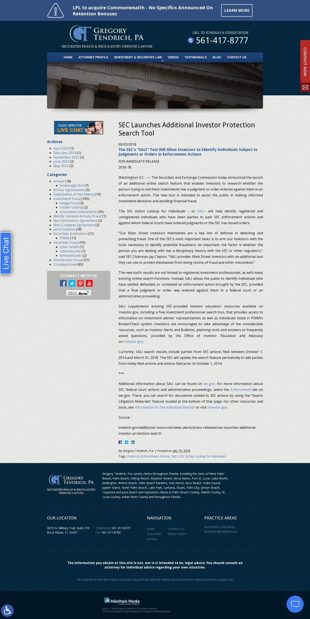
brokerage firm (72, 185)
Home (68, 57)
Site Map (152, 539)
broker (58, 181)
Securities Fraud (66, 242)
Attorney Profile (93, 57)
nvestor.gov (218, 407)
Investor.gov (133, 341)
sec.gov (209, 383)
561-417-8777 (120, 528)
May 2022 (61, 166)
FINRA (64, 238)
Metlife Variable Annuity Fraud (77, 216)
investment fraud (67, 198)
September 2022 (66, 157)
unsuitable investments (78, 211)
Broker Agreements (69, 190)
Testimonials (196, 57)
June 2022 (61, 161)
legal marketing (132, 611)
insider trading (71, 207)
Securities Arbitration (70, 233)
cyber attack (69, 247)
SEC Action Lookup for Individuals (202, 456)
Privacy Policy (177, 534)
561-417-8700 (111, 532)
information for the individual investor (165, 407)
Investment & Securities (219, 527)
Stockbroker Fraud (68, 260)
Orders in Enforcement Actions (148, 456)
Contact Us (236, 57)
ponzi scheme (64, 229)
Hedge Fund (69, 203)
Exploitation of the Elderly (73, 194)
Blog (217, 57)
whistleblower (71, 255)
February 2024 (64, 152)
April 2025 (61, 148)
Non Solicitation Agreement (75, 220)
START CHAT (275, 581)
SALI (200, 211)
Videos (173, 57)
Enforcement (240, 389)
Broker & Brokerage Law (220, 531)
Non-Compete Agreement (73, 225)
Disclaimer (154, 534)
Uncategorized (65, 264)
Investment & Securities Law (138, 57)
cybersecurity (70, 251)
